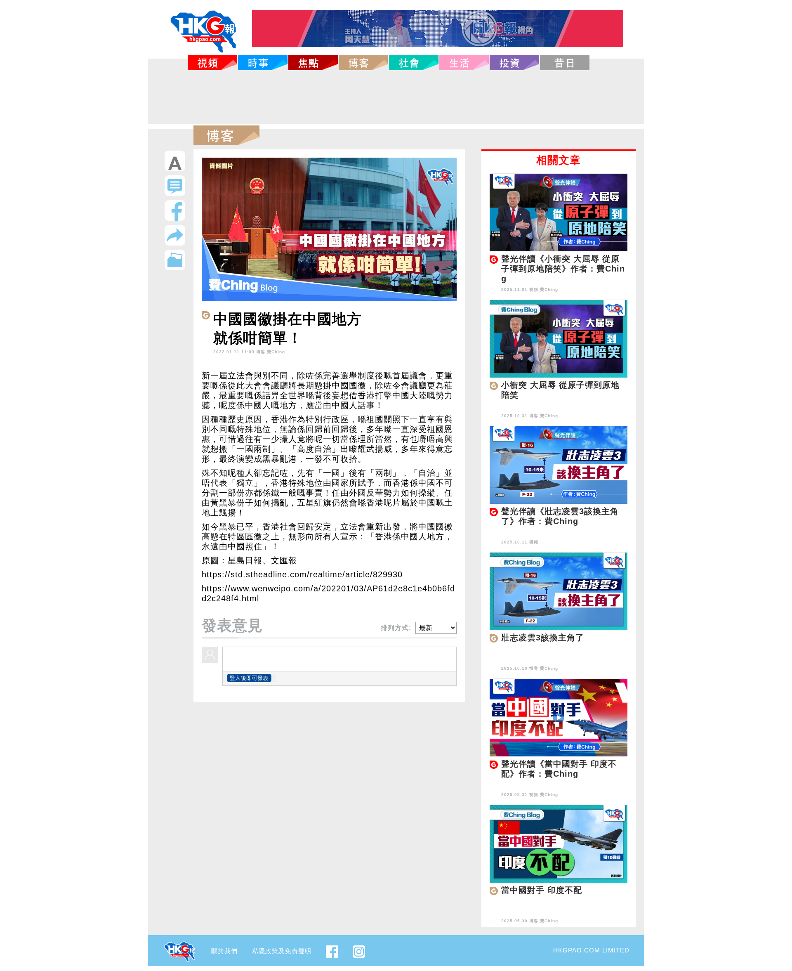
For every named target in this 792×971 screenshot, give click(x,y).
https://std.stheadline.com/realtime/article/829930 (302, 574)
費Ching (276, 352)
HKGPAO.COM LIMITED (591, 950)
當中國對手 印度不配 (541, 890)
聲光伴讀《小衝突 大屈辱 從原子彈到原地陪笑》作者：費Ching (563, 268)
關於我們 (224, 950)
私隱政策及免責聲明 (281, 950)
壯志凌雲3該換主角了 (542, 637)
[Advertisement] (396, 97)
